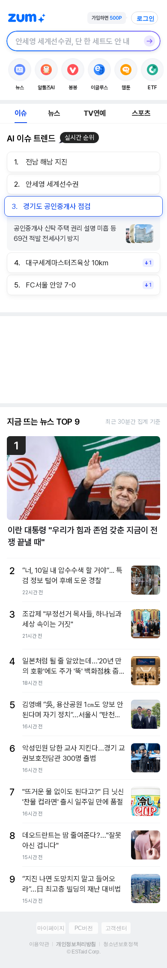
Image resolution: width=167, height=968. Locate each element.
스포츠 (141, 113)
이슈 (21, 113)
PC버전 (83, 928)
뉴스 (54, 113)
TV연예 (94, 113)
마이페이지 (50, 928)
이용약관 (39, 944)
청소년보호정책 (120, 944)
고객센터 (116, 928)
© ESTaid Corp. (83, 952)
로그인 (146, 18)
